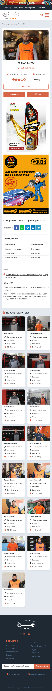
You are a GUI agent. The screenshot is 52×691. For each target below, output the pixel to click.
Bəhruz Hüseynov (35, 517)
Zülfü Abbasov (9, 553)
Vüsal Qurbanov (9, 407)
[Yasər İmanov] (13, 580)
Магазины (18, 8)
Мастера (8, 8)
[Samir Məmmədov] (38, 470)
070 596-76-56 (27, 68)
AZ (41, 15)
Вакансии (35, 653)
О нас (33, 643)
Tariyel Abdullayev (10, 443)
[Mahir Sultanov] (38, 397)
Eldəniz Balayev (9, 517)
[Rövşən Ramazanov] (38, 323)
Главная (5, 24)
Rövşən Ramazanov (36, 334)
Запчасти (41, 8)
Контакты (35, 656)
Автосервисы (30, 8)
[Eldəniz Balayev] (13, 506)
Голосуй (26, 87)
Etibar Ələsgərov (10, 370)
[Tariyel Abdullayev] (13, 433)
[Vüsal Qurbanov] (13, 397)
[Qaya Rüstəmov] (38, 543)
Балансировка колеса (14, 337)
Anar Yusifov (8, 334)
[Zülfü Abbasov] (13, 543)
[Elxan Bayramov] (38, 433)
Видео (34, 649)
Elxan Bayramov (35, 443)
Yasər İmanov (8, 590)
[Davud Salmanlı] (38, 360)
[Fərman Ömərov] (13, 470)
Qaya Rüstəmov (35, 553)
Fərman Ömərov (9, 480)
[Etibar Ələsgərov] (13, 360)
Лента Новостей (38, 646)
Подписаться (42, 666)
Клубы (9, 655)
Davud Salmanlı (35, 370)
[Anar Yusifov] (13, 323)
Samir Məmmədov (36, 480)
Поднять (15, 95)
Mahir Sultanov (35, 407)
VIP (39, 95)
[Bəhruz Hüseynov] (38, 506)
